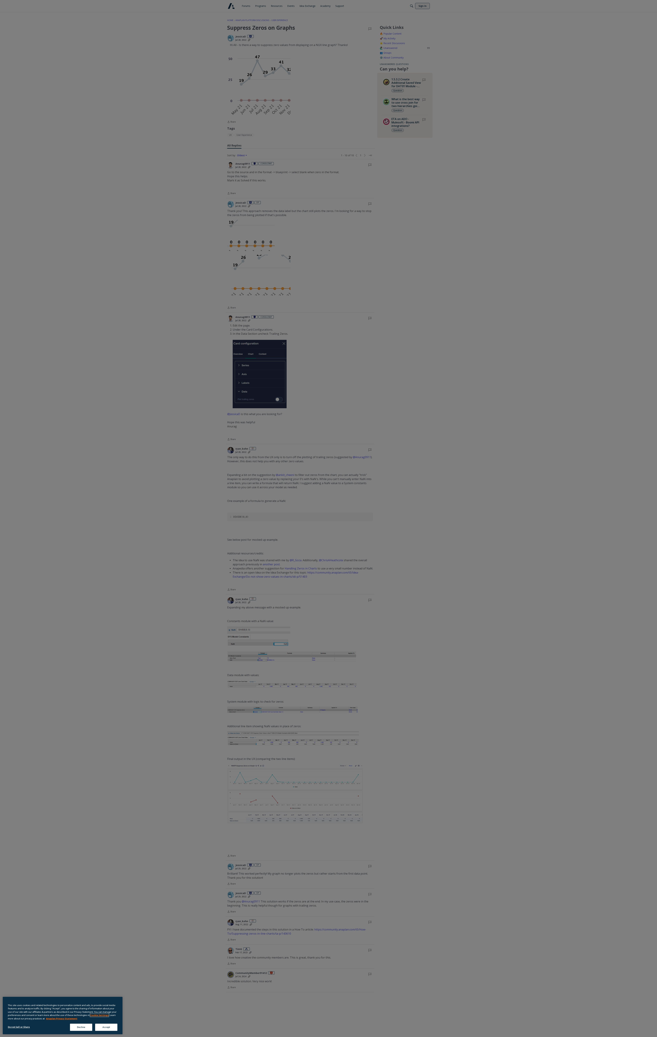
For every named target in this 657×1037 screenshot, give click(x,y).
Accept (106, 1027)
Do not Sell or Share (19, 1026)
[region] (63, 1015)
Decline (81, 1027)
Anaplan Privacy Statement (61, 1018)
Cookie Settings (99, 1015)
